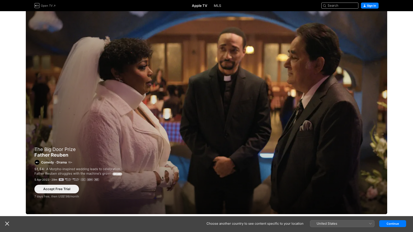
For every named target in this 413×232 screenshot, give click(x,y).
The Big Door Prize (55, 149)
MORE (117, 174)
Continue (393, 223)
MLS (217, 5)
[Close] (7, 224)
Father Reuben (206, 112)
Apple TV (199, 5)
